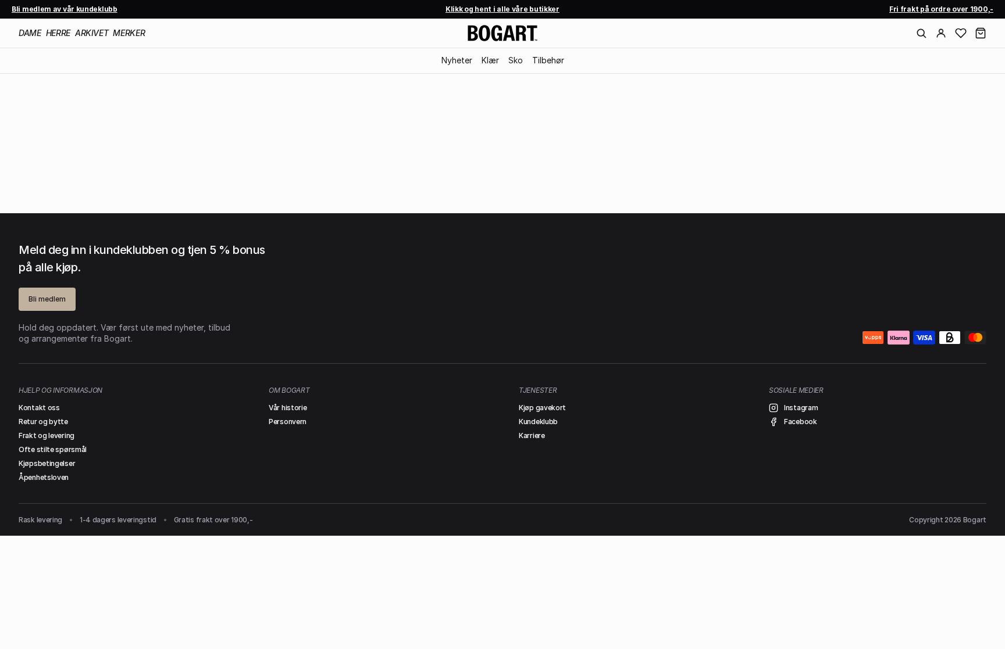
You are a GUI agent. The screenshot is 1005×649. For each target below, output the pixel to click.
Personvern (288, 421)
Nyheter (456, 60)
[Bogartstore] (502, 33)
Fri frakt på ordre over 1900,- (941, 9)
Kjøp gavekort (542, 407)
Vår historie (288, 407)
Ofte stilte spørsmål (53, 449)
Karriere (532, 435)
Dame (30, 33)
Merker (129, 33)
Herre (58, 33)
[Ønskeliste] (961, 33)
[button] (980, 33)
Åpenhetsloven (44, 477)
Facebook (800, 421)
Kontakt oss (39, 407)
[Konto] (941, 33)
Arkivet (92, 33)
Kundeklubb (538, 421)
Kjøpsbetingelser (47, 463)
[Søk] (921, 33)
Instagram (801, 407)
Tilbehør (548, 60)
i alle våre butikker (502, 9)
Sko (515, 60)
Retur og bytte (43, 421)
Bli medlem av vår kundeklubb (64, 9)
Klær (490, 60)
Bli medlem (47, 299)
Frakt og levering (46, 435)
